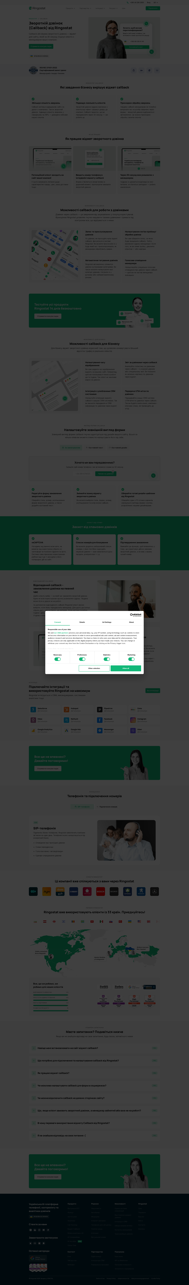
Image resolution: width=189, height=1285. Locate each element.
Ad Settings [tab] (106, 622)
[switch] (82, 659)
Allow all (125, 668)
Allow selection (94, 668)
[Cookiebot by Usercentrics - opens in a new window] (131, 615)
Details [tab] (82, 622)
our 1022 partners (61, 633)
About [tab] (131, 622)
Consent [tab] (57, 622)
